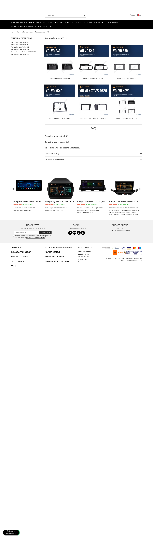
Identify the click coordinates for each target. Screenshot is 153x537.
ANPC (13, 266)
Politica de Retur (52, 252)
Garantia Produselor (21, 252)
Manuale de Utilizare (44, 27)
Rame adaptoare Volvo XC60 (20, 49)
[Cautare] (84, 16)
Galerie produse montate (47, 22)
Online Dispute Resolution (57, 261)
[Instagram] (83, 233)
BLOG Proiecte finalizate (94, 22)
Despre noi (16, 247)
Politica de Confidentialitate (35, 238)
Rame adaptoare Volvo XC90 (20, 54)
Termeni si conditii (19, 256)
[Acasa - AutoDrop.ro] (22, 15)
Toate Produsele (18, 22)
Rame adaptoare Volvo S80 (20, 47)
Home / (14, 32)
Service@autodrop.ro (121, 230)
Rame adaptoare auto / (26, 32)
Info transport (18, 261)
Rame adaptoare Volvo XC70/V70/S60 (23, 52)
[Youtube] (74, 233)
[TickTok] (79, 233)
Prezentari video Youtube (71, 22)
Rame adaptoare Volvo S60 (20, 44)
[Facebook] (70, 233)
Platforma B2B (113, 22)
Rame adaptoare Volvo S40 (20, 42)
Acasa (31, 22)
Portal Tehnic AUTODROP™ (22, 27)
